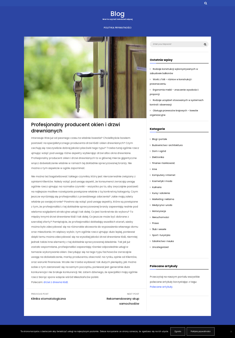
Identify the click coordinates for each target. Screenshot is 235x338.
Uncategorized (160, 247)
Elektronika (158, 157)
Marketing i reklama (163, 199)
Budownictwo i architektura (167, 145)
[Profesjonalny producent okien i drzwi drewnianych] (85, 117)
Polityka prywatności (117, 27)
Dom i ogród (159, 151)
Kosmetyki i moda (162, 181)
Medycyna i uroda (162, 205)
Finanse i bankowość (163, 163)
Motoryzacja (159, 211)
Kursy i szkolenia (161, 193)
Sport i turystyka (161, 235)
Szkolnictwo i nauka (163, 241)
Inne (154, 169)
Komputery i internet (163, 175)
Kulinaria (156, 187)
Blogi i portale (159, 139)
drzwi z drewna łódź (55, 282)
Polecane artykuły (161, 287)
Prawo (155, 223)
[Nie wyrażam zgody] (231, 331)
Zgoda (177, 331)
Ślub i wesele (159, 229)
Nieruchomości (160, 217)
